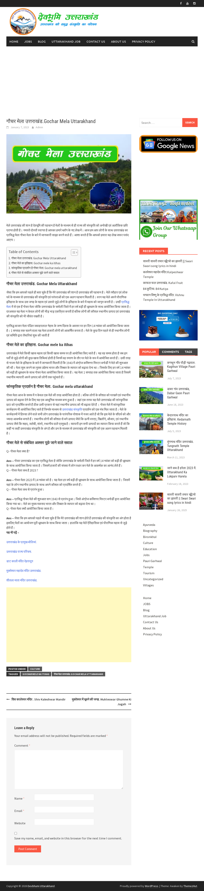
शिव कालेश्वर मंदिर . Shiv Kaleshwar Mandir (39, 699)
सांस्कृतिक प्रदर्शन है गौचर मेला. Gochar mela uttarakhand (44, 268)
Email (19, 811)
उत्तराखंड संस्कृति (72, 409)
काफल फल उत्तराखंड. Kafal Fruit (163, 283)
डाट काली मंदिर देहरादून (19, 561)
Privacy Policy (143, 41)
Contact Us (95, 41)
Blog (42, 41)
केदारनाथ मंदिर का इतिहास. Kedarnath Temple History (179, 419)
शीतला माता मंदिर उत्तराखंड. (21, 580)
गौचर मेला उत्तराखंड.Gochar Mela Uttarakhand (78, 674)
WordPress (151, 886)
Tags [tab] (188, 352)
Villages (148, 585)
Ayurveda (149, 525)
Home (13, 41)
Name (19, 798)
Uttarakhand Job (66, 41)
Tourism (148, 573)
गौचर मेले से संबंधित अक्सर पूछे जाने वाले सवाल (35, 273)
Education (150, 549)
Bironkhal (150, 537)
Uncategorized (153, 579)
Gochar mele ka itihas (36, 674)
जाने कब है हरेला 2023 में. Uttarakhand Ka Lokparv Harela (181, 472)
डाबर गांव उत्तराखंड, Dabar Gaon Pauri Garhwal (178, 393)
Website (20, 823)
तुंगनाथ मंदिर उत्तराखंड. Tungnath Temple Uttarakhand (180, 446)
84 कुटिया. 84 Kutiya (155, 289)
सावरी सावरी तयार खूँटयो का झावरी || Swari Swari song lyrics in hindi (181, 499)
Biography (150, 531)
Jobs (146, 555)
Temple (148, 567)
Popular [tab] (149, 352)
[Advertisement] (102, 82)
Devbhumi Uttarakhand (41, 886)
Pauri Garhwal (152, 561)
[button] (72, 252)
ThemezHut (190, 886)
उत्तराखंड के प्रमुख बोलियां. (21, 542)
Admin (39, 127)
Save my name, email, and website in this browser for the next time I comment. (68, 838)
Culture (35, 668)
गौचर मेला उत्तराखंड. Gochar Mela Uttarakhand (38, 258)
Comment (22, 745)
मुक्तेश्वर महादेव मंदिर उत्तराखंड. (23, 571)
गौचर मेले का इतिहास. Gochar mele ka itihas (36, 263)
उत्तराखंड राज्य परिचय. (19, 552)
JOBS (28, 41)
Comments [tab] (170, 352)
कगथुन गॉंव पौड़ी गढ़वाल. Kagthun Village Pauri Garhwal (181, 367)
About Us (118, 41)
